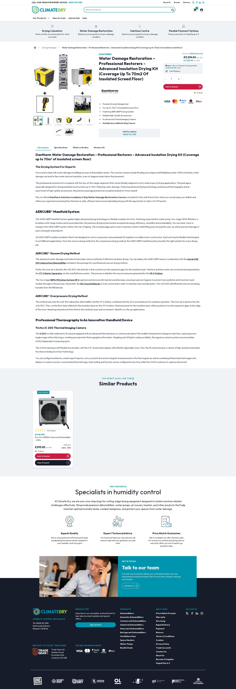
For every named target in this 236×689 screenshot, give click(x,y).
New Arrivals (59, 18)
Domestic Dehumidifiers (131, 617)
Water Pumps (126, 644)
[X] (193, 2)
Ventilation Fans (128, 636)
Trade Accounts (163, 648)
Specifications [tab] (60, 147)
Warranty (160, 617)
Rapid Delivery (163, 625)
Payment (160, 628)
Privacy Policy (162, 644)
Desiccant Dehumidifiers (132, 628)
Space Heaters (127, 640)
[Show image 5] (79, 120)
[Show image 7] (58, 131)
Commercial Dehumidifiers (133, 621)
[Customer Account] (201, 10)
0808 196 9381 (75, 2)
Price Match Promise (166, 613)
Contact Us (161, 651)
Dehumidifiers (127, 613)
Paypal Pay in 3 (163, 663)
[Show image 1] (38, 120)
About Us (167, 2)
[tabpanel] (118, 258)
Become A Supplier (165, 659)
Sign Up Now (95, 625)
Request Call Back (40, 628)
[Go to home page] (35, 47)
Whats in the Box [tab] (80, 147)
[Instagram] (203, 2)
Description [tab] (43, 147)
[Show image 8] (69, 131)
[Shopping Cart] (195, 10)
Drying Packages (49, 47)
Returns (159, 632)
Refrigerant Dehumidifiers (133, 632)
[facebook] (197, 2)
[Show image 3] (58, 120)
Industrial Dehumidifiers (131, 625)
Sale (84, 18)
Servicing (160, 621)
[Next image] (90, 83)
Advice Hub (74, 18)
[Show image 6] (90, 120)
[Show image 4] (69, 120)
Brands (177, 2)
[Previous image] (36, 83)
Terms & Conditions (165, 636)
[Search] (172, 10)
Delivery (186, 2)
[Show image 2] (48, 120)
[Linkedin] (200, 2)
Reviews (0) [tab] (99, 147)
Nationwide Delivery (41, 626)
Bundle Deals (126, 648)
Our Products (39, 18)
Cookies (160, 640)
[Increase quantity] (179, 79)
